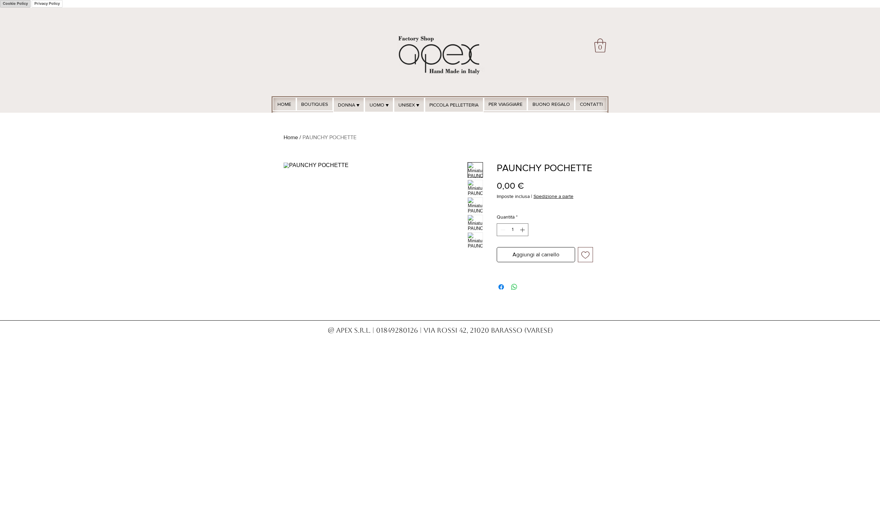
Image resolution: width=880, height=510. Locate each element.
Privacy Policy (47, 3)
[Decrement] (502, 230)
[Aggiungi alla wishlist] (585, 254)
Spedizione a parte (553, 196)
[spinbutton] (512, 230)
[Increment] (523, 230)
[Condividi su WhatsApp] (514, 287)
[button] (600, 45)
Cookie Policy (15, 3)
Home (291, 137)
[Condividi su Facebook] (501, 287)
